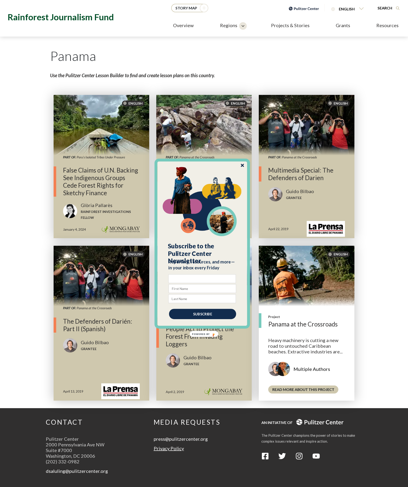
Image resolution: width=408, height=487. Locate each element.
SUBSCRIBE (202, 314)
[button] (202, 253)
